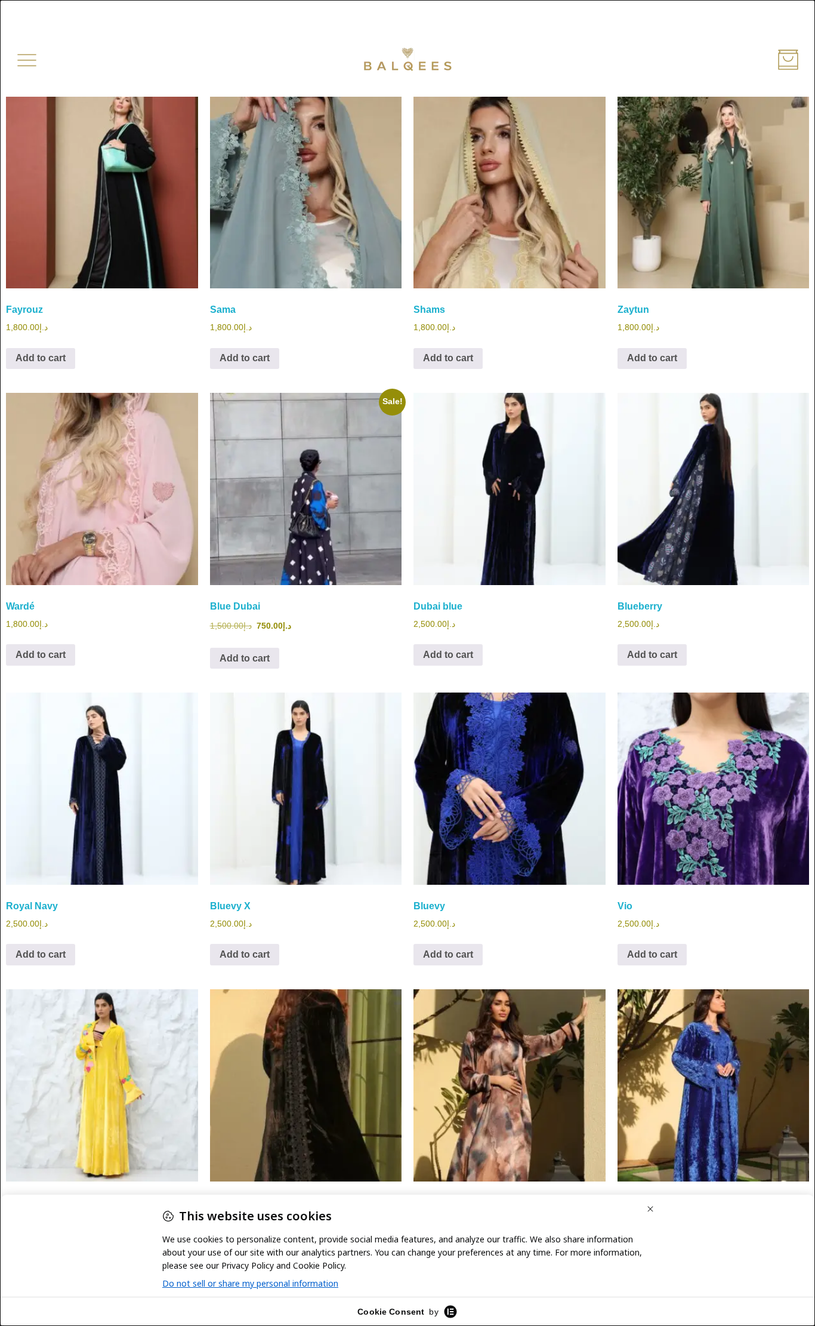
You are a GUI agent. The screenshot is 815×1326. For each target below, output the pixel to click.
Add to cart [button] (41, 358)
